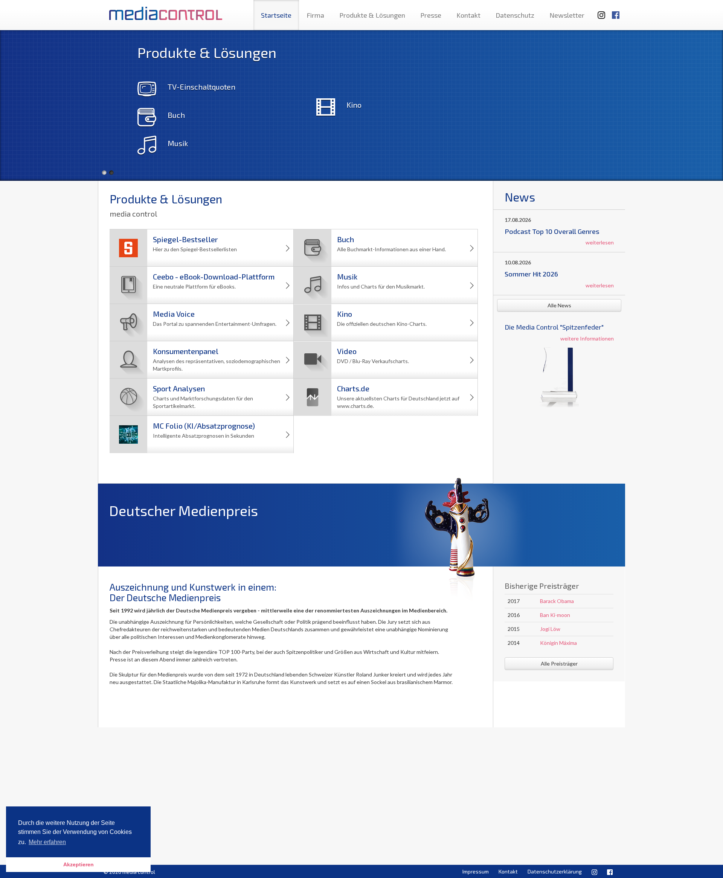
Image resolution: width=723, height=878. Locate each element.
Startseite (276, 15)
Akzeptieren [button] (78, 864)
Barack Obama (557, 601)
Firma (315, 15)
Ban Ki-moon (555, 615)
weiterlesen (600, 242)
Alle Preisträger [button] (559, 663)
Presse (430, 15)
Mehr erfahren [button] (47, 842)
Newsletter (566, 15)
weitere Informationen (587, 338)
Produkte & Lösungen (372, 15)
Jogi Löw (550, 629)
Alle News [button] (559, 305)
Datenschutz (515, 15)
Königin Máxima (558, 643)
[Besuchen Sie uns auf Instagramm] (599, 11)
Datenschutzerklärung (555, 871)
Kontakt (468, 15)
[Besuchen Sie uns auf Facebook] (615, 11)
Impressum (475, 871)
